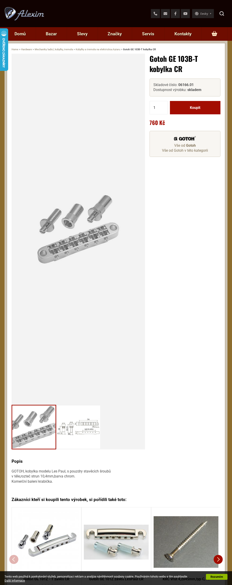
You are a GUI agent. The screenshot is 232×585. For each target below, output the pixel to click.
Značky (115, 33)
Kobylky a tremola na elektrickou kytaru (98, 49)
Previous (13, 559)
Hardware (26, 49)
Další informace (15, 580)
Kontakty (183, 33)
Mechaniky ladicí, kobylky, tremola (54, 49)
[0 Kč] (214, 34)
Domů (20, 33)
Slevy (82, 33)
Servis (148, 33)
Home (15, 49)
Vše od (185, 145)
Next (218, 559)
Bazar (51, 33)
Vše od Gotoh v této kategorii (185, 150)
